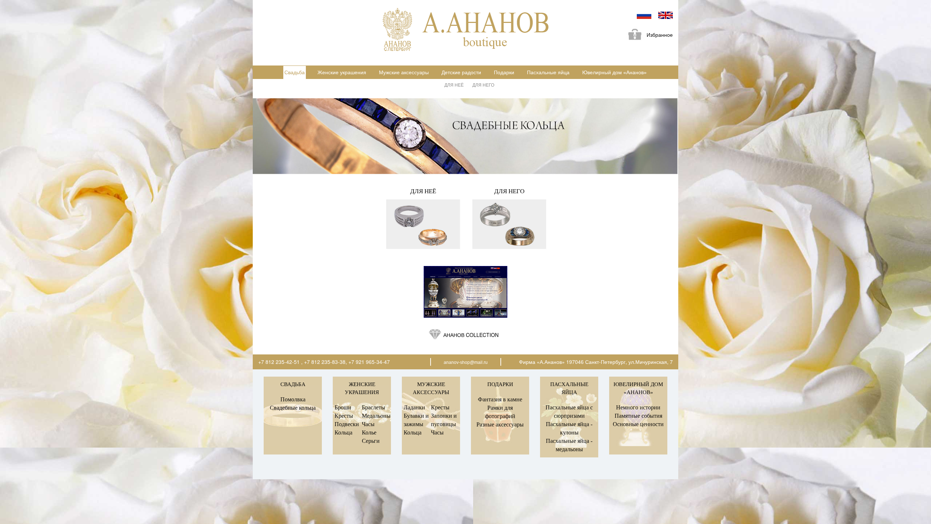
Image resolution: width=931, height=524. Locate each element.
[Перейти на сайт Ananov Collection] (465, 292)
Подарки (504, 72)
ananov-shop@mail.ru (466, 362)
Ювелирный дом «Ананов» (614, 72)
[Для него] (509, 224)
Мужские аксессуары (404, 72)
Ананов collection (471, 334)
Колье (369, 432)
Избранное (660, 35)
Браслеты (373, 407)
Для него (483, 85)
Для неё (454, 85)
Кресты (344, 416)
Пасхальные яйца (548, 72)
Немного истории (638, 407)
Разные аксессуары (500, 424)
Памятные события (638, 416)
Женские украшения (341, 72)
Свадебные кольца (293, 408)
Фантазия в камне (500, 399)
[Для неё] (423, 224)
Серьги (371, 441)
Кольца (343, 432)
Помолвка (292, 399)
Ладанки (414, 407)
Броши (343, 407)
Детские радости (461, 72)
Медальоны (376, 416)
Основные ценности (638, 424)
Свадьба (294, 72)
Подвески (347, 424)
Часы (368, 424)
